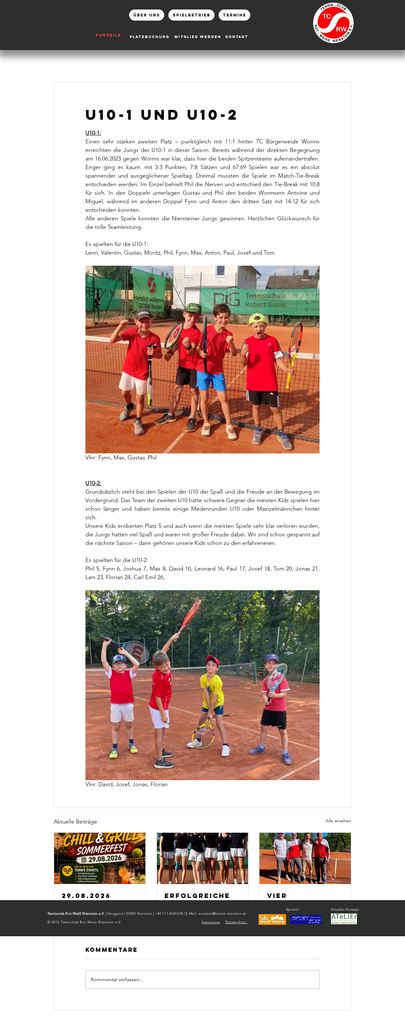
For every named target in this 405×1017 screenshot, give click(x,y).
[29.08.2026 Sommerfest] (100, 858)
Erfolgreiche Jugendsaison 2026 (198, 899)
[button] (305, 919)
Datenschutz (236, 922)
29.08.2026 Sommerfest (91, 899)
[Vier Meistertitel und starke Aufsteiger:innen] (305, 858)
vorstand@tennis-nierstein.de (222, 913)
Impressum (211, 922)
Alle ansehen (338, 821)
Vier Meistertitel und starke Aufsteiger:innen (303, 899)
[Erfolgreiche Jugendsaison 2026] (202, 858)
